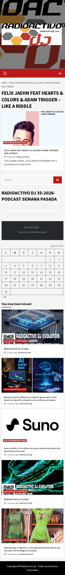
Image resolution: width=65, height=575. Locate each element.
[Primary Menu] (4, 73)
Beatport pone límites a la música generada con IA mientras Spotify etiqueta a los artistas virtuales (30, 398)
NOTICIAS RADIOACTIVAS (15, 142)
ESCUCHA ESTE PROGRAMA (15, 341)
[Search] (60, 74)
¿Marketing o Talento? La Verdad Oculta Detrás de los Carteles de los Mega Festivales (32, 549)
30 (59, 285)
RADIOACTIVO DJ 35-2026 (16, 348)
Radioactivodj (23, 157)
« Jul (4, 296)
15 (50, 272)
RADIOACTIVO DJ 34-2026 (16, 499)
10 (6, 272)
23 (59, 278)
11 (15, 272)
